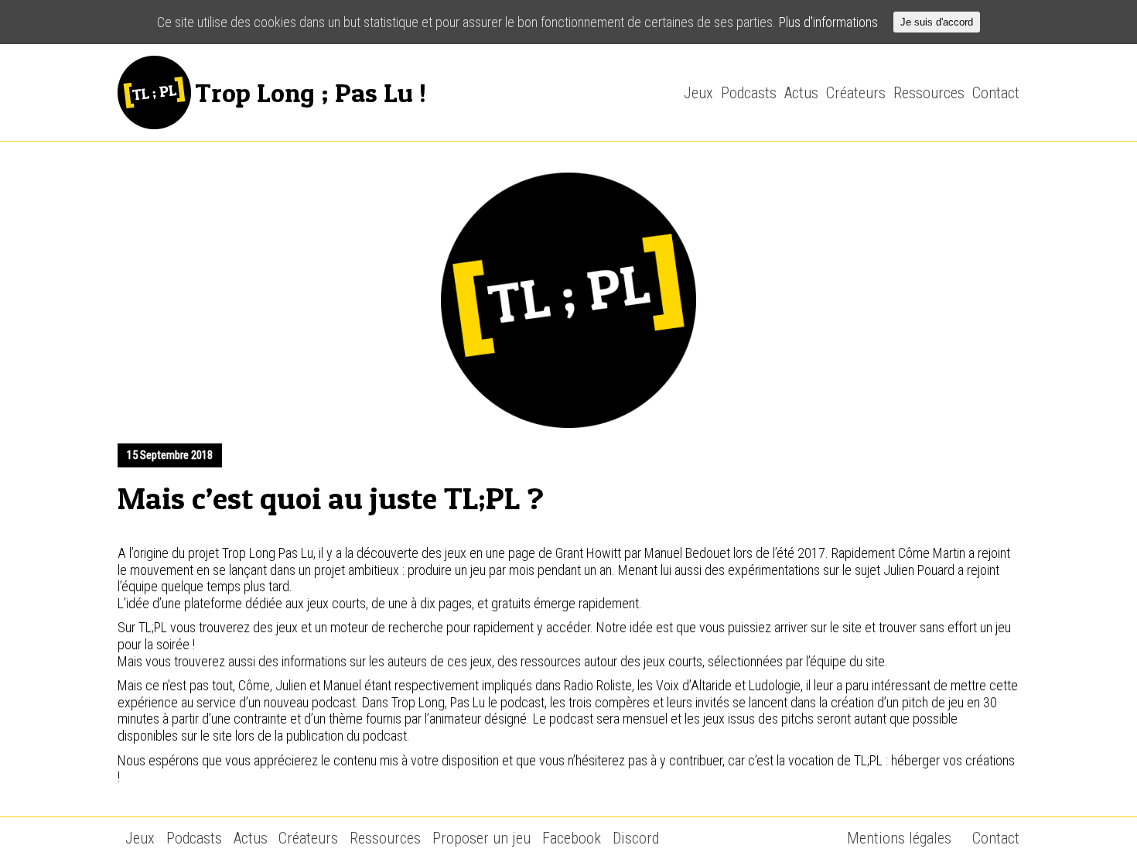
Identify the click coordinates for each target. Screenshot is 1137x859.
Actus (801, 93)
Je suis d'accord (936, 22)
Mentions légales (899, 838)
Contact (995, 93)
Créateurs (856, 93)
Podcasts (749, 93)
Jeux (698, 93)
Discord (636, 838)
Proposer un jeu (481, 838)
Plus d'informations (828, 22)
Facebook (571, 838)
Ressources (929, 93)
